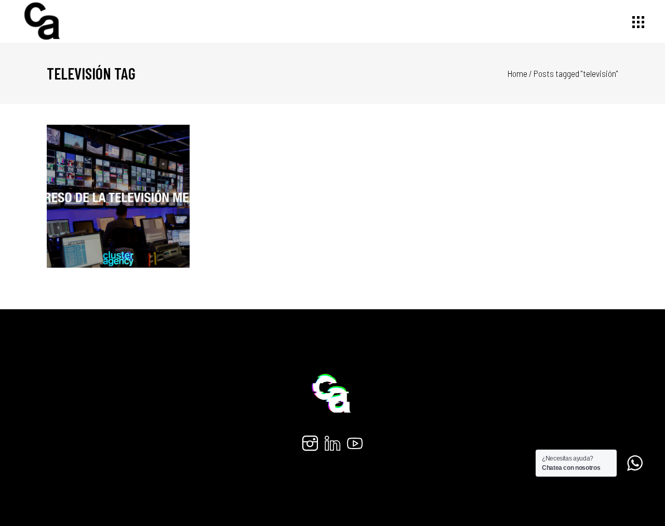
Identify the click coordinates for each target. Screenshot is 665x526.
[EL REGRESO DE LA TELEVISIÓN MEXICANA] (118, 196)
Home (517, 73)
